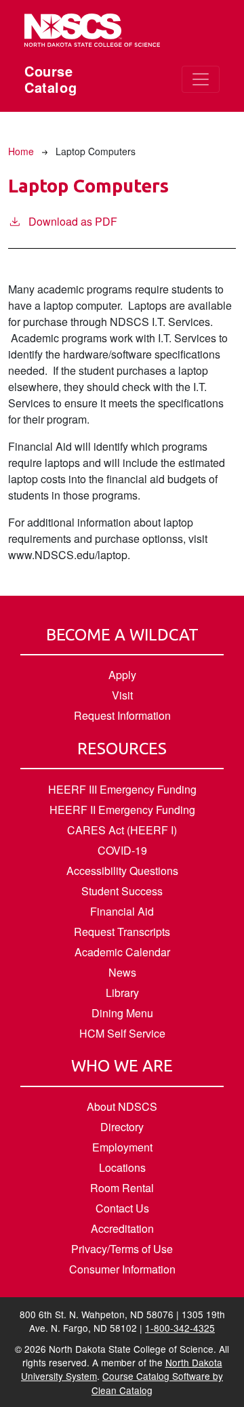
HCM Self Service (122, 1033)
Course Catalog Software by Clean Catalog (157, 1382)
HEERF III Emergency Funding (122, 789)
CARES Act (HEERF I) (122, 830)
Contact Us (122, 1208)
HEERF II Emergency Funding (122, 809)
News (122, 972)
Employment (122, 1147)
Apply (122, 674)
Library (122, 992)
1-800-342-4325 (180, 1327)
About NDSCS (122, 1106)
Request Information (122, 715)
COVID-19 (122, 850)
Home (21, 151)
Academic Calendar (122, 952)
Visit (122, 695)
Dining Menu (122, 1013)
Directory (122, 1127)
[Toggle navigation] (201, 79)
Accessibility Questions (122, 870)
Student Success (122, 891)
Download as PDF (72, 221)
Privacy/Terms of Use (122, 1249)
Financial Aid (122, 911)
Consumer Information (122, 1269)
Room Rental (122, 1188)
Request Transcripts (122, 931)
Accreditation (122, 1228)
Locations (122, 1167)
